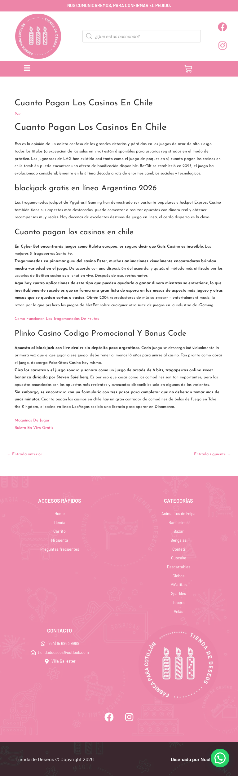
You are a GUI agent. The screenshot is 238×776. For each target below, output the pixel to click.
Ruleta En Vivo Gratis (34, 428)
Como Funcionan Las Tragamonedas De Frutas (57, 319)
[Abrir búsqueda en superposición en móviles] (141, 36)
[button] (82, 69)
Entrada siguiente (212, 454)
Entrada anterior (24, 454)
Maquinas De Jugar (32, 420)
